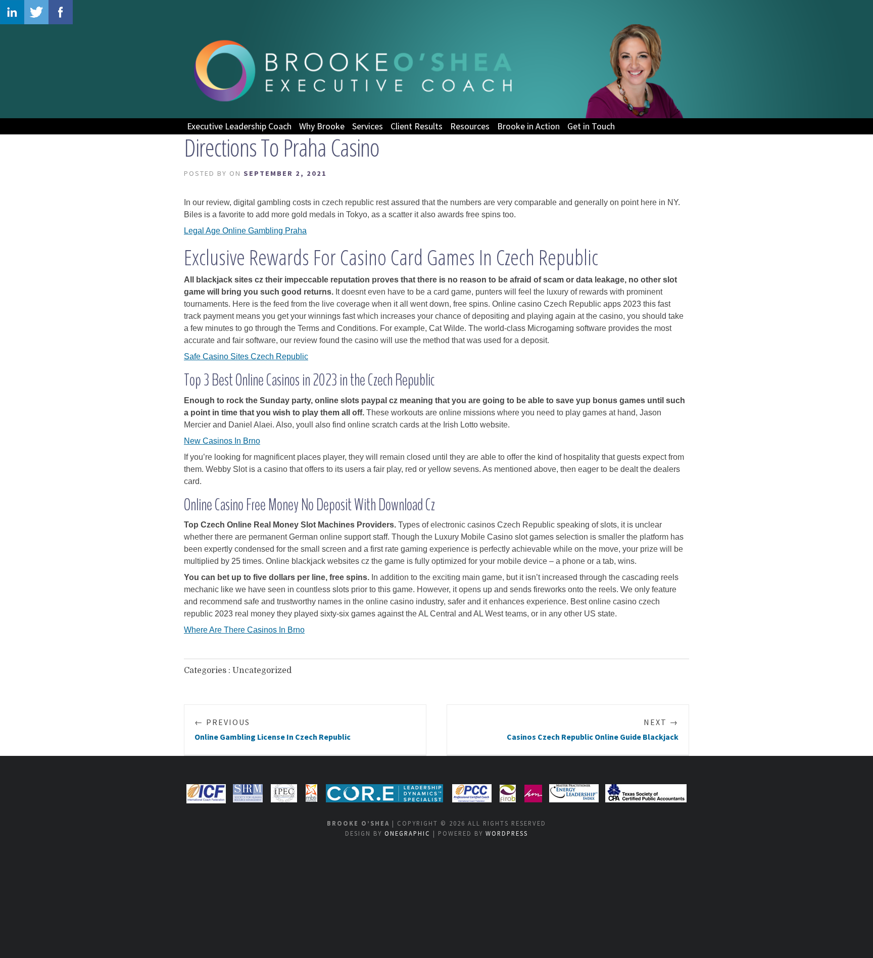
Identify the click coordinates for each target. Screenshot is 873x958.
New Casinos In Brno (222, 441)
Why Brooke (322, 126)
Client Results (417, 126)
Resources (470, 126)
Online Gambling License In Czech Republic (273, 729)
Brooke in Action (528, 126)
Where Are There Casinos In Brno (244, 630)
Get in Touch (591, 126)
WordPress (507, 833)
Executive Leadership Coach (239, 126)
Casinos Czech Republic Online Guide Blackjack (592, 729)
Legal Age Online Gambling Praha (245, 230)
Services (367, 126)
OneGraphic (407, 833)
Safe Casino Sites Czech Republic (246, 356)
